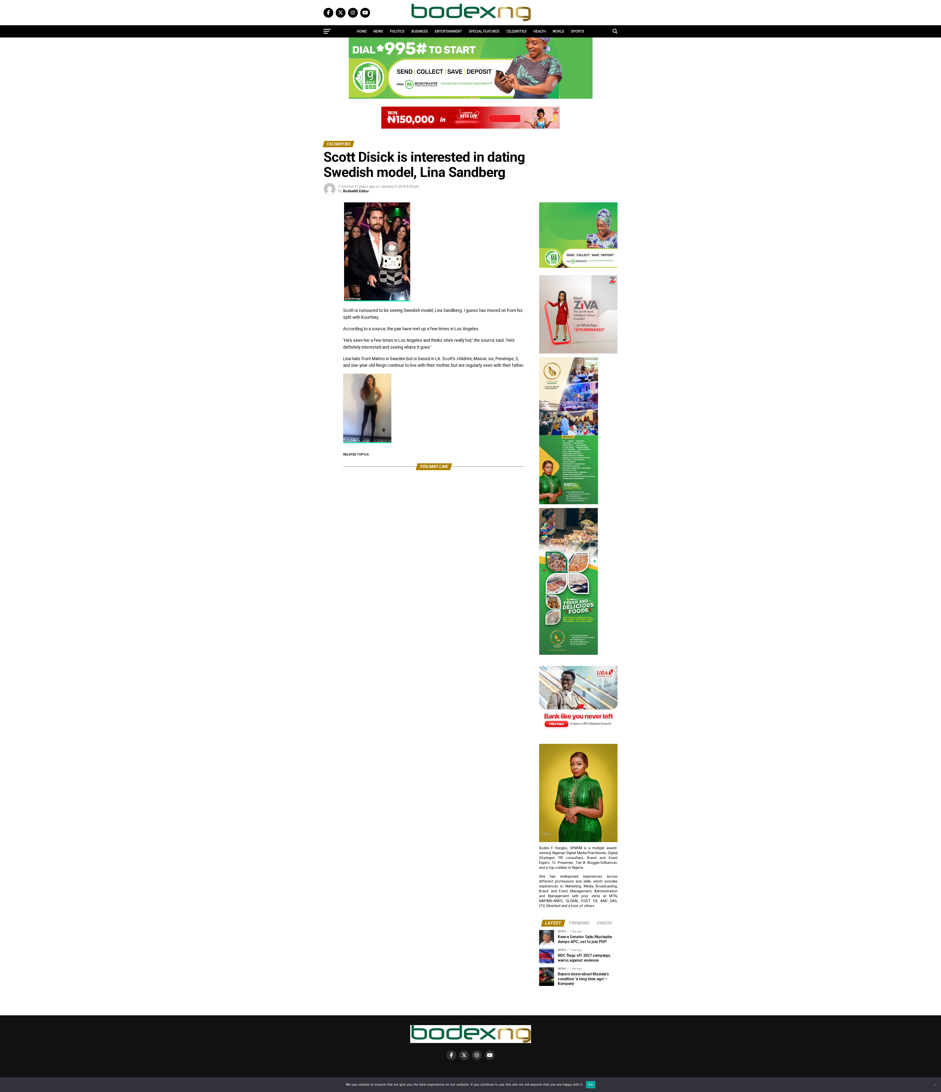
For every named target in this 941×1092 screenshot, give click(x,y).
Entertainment (448, 31)
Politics (397, 31)
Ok (590, 1084)
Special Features (484, 31)
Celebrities (516, 31)
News (378, 31)
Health (539, 31)
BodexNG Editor (356, 191)
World (558, 31)
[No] (934, 1084)
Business (419, 31)
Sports (577, 31)
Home (362, 31)
